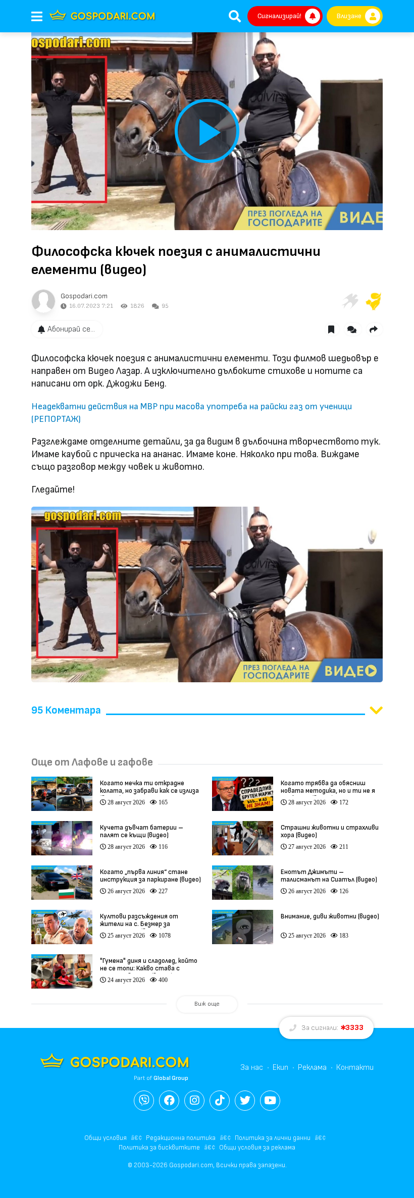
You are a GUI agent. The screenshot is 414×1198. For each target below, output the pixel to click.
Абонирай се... (71, 329)
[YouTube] (270, 1101)
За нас (251, 1067)
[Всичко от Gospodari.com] (43, 301)
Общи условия (105, 1138)
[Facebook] (169, 1101)
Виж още (207, 1004)
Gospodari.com (84, 296)
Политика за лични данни (272, 1138)
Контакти (355, 1067)
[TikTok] (220, 1101)
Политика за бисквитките (159, 1147)
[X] (245, 1101)
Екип (280, 1067)
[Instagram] (194, 1101)
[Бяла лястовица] (349, 301)
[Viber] (144, 1101)
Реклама (312, 1067)
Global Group (170, 1078)
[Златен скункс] (374, 301)
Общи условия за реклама (257, 1147)
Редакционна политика (181, 1138)
